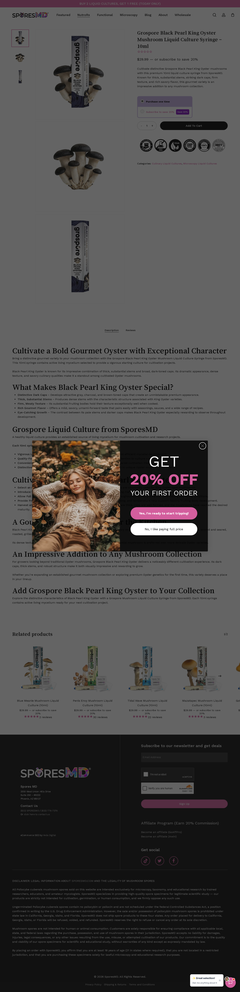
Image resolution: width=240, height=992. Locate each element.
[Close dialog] (202, 446)
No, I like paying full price (164, 529)
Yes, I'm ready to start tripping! (164, 513)
